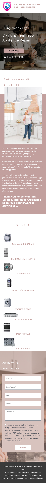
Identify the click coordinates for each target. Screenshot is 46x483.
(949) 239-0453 (11, 368)
